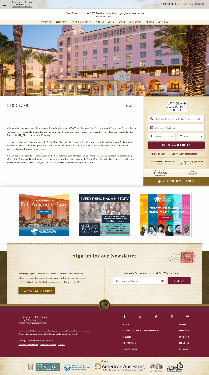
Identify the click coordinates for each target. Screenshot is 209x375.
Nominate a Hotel (129, 349)
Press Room (184, 330)
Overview (46, 22)
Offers (150, 22)
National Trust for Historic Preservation (141, 330)
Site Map (61, 345)
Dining (100, 22)
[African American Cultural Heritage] (44, 215)
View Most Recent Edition (36, 290)
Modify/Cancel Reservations (184, 154)
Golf (111, 22)
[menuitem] (46, 22)
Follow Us (183, 349)
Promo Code (159, 154)
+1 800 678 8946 (168, 4)
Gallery (163, 22)
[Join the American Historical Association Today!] (104, 215)
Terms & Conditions (48, 345)
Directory (126, 337)
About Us (126, 324)
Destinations (101, 16)
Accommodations (80, 22)
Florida (110, 16)
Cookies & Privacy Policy (28, 345)
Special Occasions (130, 22)
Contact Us (199, 4)
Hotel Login (184, 337)
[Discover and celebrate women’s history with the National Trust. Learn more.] (165, 215)
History (61, 22)
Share (129, 105)
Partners (183, 324)
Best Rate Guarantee (131, 343)
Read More (189, 164)
